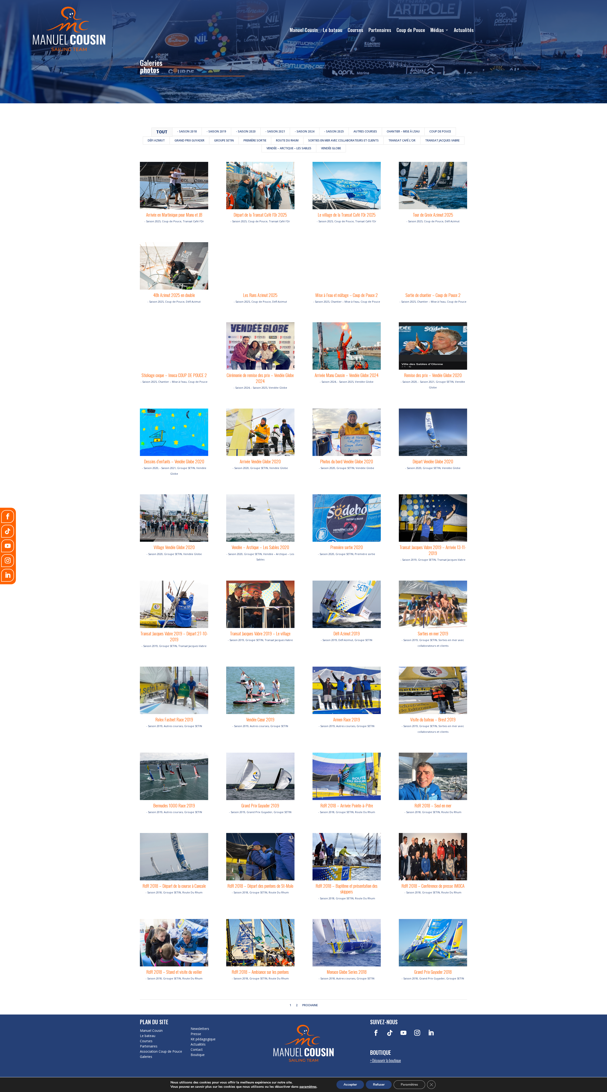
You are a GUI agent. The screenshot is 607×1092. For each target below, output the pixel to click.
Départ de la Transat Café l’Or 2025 (260, 214)
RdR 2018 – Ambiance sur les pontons (260, 971)
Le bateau (332, 29)
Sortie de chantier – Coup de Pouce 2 (432, 294)
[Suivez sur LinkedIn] (431, 1033)
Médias (437, 29)
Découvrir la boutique (386, 1060)
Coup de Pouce (410, 29)
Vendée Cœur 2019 (260, 719)
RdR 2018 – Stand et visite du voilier (174, 971)
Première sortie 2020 (346, 547)
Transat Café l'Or (401, 140)
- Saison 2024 (304, 131)
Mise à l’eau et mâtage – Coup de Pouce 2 (346, 294)
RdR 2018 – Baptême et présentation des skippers (346, 888)
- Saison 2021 (275, 131)
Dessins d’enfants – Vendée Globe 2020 (174, 461)
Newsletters (200, 1028)
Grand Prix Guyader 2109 (260, 805)
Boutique (198, 1054)
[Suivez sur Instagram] (417, 1033)
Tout (161, 132)
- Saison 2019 (216, 131)
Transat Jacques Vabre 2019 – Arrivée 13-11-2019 (433, 550)
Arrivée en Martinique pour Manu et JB (174, 214)
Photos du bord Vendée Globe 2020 (346, 461)
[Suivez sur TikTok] (390, 1033)
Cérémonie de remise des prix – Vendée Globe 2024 (260, 378)
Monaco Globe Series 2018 (347, 971)
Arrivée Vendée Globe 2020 (260, 461)
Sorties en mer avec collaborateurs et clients (343, 140)
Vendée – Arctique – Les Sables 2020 (260, 547)
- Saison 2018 (187, 131)
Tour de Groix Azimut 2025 (433, 214)
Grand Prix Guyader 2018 (433, 971)
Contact (197, 1049)
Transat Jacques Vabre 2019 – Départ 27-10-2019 (174, 636)
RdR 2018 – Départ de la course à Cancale (174, 885)
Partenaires (379, 29)
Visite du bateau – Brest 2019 (432, 719)
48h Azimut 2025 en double (174, 294)
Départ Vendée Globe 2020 (433, 461)
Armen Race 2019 (346, 719)
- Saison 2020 (246, 131)
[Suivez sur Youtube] (403, 1033)
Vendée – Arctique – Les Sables (289, 148)
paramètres (308, 1087)
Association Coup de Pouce (161, 1051)
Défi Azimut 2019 (346, 633)
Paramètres (409, 1084)
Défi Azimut (156, 140)
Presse (196, 1034)
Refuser (379, 1084)
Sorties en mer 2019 (433, 633)
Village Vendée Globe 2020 (174, 547)
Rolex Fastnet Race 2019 (174, 719)
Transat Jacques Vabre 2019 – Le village (260, 633)
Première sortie (255, 140)
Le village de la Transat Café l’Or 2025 (347, 214)
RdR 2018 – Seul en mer (432, 805)
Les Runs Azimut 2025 (260, 294)
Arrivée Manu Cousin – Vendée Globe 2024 (346, 375)
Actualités (464, 29)
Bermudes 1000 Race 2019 (174, 805)
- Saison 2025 (334, 131)
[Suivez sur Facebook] (376, 1033)
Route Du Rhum (287, 140)
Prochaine (310, 1005)
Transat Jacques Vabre (442, 140)
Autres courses (365, 131)
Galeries (146, 1056)
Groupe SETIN (224, 140)
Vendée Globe (331, 148)
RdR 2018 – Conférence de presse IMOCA (432, 885)
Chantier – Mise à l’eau (403, 131)
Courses (355, 29)
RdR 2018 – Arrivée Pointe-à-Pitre (346, 805)
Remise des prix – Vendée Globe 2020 (433, 375)
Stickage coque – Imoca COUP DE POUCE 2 (174, 375)
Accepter (350, 1084)
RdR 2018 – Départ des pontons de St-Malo (260, 885)
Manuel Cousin (304, 29)
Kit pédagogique (203, 1039)
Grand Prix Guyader (189, 140)
